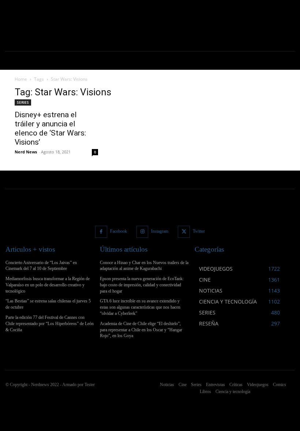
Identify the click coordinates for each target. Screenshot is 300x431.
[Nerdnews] (33, 25)
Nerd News (26, 152)
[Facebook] (101, 232)
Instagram (159, 231)
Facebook (118, 231)
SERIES (23, 102)
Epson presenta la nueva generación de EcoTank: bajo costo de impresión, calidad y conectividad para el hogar (142, 285)
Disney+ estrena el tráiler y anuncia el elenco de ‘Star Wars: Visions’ (50, 128)
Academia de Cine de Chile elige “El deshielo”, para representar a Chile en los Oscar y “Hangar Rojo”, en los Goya (141, 330)
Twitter (199, 231)
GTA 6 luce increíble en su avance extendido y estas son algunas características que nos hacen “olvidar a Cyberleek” (140, 307)
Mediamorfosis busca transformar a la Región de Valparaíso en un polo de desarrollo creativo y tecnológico (47, 285)
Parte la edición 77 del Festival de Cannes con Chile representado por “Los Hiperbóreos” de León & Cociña (49, 323)
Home (21, 79)
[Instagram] (142, 232)
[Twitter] (184, 232)
